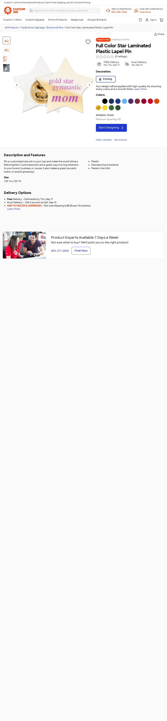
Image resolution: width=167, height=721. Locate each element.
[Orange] (156, 101)
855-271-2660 (60, 251)
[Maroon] (137, 101)
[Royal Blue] (118, 101)
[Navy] (111, 101)
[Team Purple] (130, 101)
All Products (11, 27)
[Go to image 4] (6, 68)
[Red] (150, 101)
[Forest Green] (118, 107)
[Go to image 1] (6, 40)
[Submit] (31, 10)
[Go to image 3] (6, 59)
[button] (151, 12)
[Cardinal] (143, 101)
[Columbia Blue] (124, 101)
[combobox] (64, 10)
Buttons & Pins (55, 27)
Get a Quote (120, 140)
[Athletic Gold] (98, 107)
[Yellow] (104, 107)
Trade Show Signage (33, 27)
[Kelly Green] (111, 107)
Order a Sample (104, 140)
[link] (14, 11)
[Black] (104, 101)
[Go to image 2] (6, 50)
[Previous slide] (17, 84)
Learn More (140, 89)
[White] (98, 101)
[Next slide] (89, 84)
